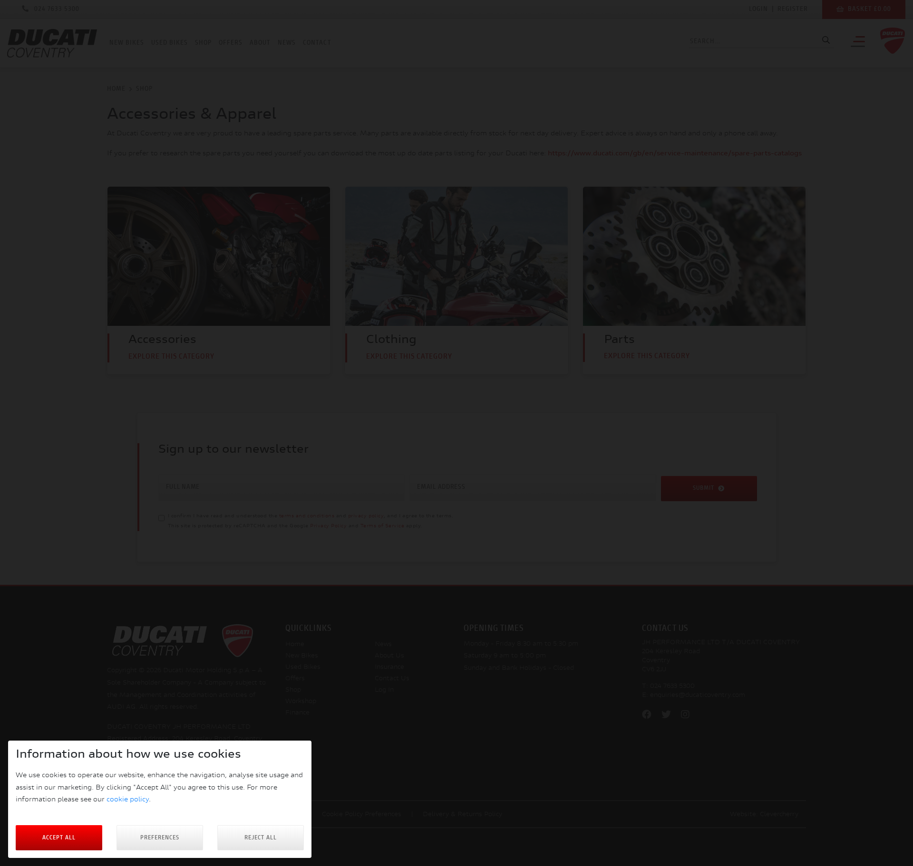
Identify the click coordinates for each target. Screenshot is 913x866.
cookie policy (128, 799)
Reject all (260, 838)
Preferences (159, 838)
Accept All (59, 838)
